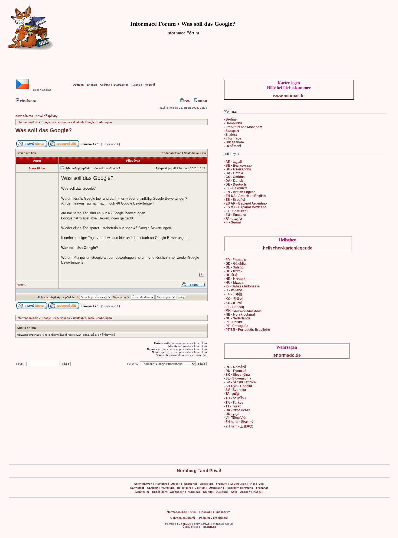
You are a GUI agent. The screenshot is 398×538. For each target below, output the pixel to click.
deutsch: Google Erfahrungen (92, 122)
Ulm (261, 483)
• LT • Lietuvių (234, 307)
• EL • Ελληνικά (235, 188)
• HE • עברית (233, 271)
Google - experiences (55, 122)
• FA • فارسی (233, 219)
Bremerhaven (143, 483)
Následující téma (195, 152)
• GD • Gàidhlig (235, 263)
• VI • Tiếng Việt (235, 418)
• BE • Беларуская (238, 165)
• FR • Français (235, 260)
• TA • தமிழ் (231, 394)
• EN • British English (239, 192)
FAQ (187, 100)
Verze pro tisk (27, 152)
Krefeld (208, 491)
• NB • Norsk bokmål (239, 314)
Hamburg (161, 483)
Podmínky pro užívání (213, 517)
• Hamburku (233, 123)
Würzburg (167, 487)
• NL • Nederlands (237, 318)
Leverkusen (238, 483)
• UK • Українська (237, 410)
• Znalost (230, 135)
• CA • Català (233, 173)
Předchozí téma (171, 152)
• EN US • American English (245, 196)
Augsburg (206, 483)
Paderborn (232, 487)
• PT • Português (236, 326)
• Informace (232, 138)
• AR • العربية (233, 162)
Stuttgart (152, 487)
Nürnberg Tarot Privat (199, 470)
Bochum (200, 487)
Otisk (193, 511)
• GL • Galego (233, 267)
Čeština (105, 84)
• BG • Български (237, 169)
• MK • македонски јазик (242, 311)
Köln (234, 491)
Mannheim (142, 491)
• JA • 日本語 (233, 294)
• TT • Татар (232, 406)
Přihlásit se (27, 100)
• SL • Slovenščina (237, 378)
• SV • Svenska (235, 390)
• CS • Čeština (234, 177)
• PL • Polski (233, 322)
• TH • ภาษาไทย (235, 398)
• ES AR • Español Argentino (245, 203)
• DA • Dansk (233, 181)
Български (120, 84)
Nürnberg (194, 491)
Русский (149, 84)
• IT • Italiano (233, 290)
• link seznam (234, 142)
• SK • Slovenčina (237, 375)
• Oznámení (232, 146)
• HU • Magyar (234, 282)
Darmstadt (137, 487)
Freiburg (221, 483)
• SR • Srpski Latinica (240, 382)
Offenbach (215, 487)
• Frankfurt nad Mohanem (243, 127)
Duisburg (222, 491)
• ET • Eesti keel (235, 211)
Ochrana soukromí (182, 517)
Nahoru (21, 284)
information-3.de (27, 122)
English (92, 84)
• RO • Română (235, 367)
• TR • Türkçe (233, 402)
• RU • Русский (235, 371)
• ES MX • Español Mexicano (245, 207)
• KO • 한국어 (233, 299)
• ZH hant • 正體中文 (238, 426)
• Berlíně (230, 119)
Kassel (258, 491)
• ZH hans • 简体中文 (239, 422)
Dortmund (246, 487)
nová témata (24, 116)
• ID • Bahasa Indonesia (241, 286)
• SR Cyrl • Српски (238, 386)
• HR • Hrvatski (235, 279)
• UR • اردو (231, 414)
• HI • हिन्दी (230, 275)
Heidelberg (184, 487)
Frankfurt (262, 487)
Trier (252, 483)
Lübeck (175, 483)
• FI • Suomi (232, 222)
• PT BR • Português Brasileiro (247, 330)
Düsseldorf (159, 491)
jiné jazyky (223, 511)
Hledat (202, 100)
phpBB (185, 523)
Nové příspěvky (46, 116)
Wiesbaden (177, 491)
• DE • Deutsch (235, 184)
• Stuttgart (231, 131)
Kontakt (206, 511)
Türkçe (135, 84)
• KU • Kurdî (233, 303)
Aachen (245, 491)
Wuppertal (190, 483)
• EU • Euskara (235, 215)
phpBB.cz (209, 526)
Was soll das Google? (43, 130)
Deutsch (78, 84)
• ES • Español (234, 200)
